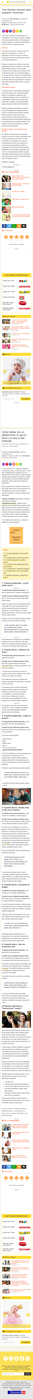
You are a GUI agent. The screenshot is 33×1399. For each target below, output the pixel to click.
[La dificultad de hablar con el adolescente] (6, 1135)
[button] (5, 371)
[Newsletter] (19, 226)
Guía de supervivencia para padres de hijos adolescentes (20, 1140)
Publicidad (24, 1382)
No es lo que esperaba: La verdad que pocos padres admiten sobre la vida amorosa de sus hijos (20, 1283)
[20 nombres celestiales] (16, 371)
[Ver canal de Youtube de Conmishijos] (13, 31)
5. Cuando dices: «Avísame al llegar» (17, 568)
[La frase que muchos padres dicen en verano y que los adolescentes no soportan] (6, 1127)
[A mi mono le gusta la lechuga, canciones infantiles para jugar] (6, 217)
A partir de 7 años (9, 291)
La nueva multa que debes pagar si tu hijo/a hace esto (21, 1290)
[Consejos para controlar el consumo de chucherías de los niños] (6, 346)
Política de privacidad (9, 1383)
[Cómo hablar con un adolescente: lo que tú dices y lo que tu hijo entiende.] (6, 178)
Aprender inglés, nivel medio (8, 309)
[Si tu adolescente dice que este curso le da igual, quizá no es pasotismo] (6, 1262)
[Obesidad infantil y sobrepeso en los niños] (6, 340)
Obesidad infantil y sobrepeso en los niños (20, 339)
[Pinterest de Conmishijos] (7, 31)
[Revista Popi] (24, 281)
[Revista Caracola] (24, 286)
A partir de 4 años (9, 286)
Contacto (27, 1383)
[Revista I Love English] (24, 308)
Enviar (27, 1374)
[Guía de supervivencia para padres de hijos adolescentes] (6, 1142)
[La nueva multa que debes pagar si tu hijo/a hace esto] (6, 1291)
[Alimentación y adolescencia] (6, 202)
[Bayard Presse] (14, 1392)
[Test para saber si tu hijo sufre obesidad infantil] (6, 186)
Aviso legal (16, 1382)
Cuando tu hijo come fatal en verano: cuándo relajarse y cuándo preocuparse (19, 321)
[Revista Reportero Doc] (24, 297)
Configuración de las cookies (22, 1385)
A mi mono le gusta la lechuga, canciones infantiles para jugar (21, 215)
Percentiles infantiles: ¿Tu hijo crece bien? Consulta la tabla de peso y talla (20, 328)
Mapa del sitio (20, 1383)
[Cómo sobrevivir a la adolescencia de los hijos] (6, 1158)
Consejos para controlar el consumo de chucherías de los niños (20, 346)
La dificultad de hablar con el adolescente (20, 1133)
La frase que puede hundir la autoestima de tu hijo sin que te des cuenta (20, 1269)
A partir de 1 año (8, 281)
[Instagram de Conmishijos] (3, 31)
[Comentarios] (24, 226)
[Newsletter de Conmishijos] (17, 31)
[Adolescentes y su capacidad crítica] (6, 1150)
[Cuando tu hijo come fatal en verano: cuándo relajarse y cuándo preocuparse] (6, 321)
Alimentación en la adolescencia (20, 333)
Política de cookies (7, 1385)
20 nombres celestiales (16, 383)
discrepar (5, 968)
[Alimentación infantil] (6, 209)
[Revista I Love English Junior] (24, 303)
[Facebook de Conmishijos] (10, 31)
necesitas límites (7, 665)
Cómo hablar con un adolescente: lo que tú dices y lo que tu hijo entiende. (21, 177)
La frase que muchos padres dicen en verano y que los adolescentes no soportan (20, 1126)
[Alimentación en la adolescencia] (6, 335)
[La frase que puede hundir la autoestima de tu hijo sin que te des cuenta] (6, 1269)
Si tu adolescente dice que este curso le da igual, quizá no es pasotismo (20, 1262)
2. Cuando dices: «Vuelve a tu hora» (17, 557)
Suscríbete (26, 399)
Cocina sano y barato (18, 191)
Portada (10, 1382)
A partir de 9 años (9, 297)
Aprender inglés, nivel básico (8, 303)
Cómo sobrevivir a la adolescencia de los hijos (19, 1156)
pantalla (7, 842)
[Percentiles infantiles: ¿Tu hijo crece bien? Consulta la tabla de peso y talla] (6, 328)
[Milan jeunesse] (23, 1392)
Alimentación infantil (18, 207)
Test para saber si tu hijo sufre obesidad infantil (21, 184)
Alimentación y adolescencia (20, 199)
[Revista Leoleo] (24, 292)
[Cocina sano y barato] (6, 194)
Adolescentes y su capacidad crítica (21, 1148)
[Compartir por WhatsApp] (20, 31)
